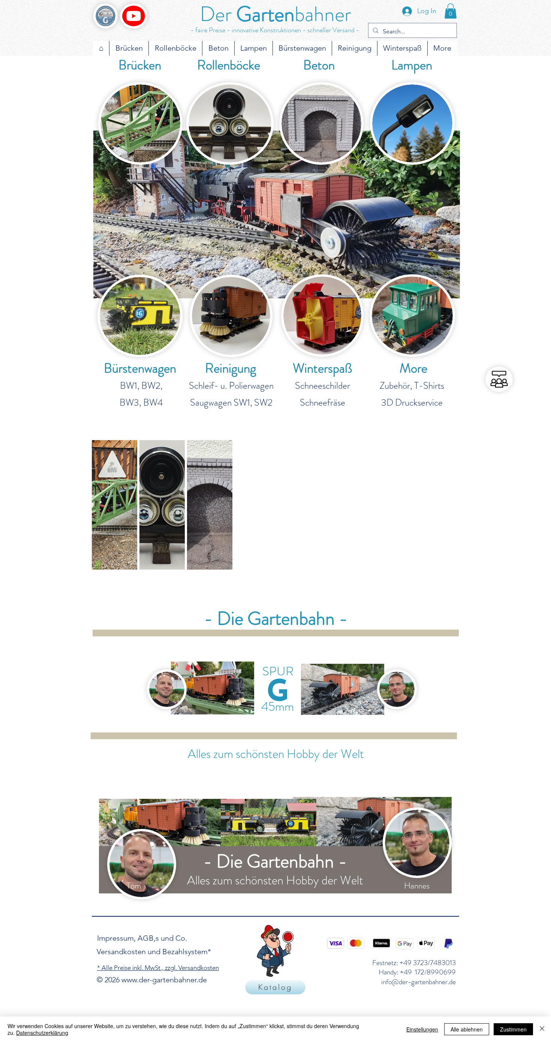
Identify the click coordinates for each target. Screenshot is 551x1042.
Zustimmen (513, 1029)
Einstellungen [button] (422, 1029)
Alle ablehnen (467, 1029)
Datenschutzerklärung (42, 1032)
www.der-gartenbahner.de (164, 979)
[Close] (542, 1029)
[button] (450, 11)
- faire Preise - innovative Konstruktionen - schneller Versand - (274, 30)
